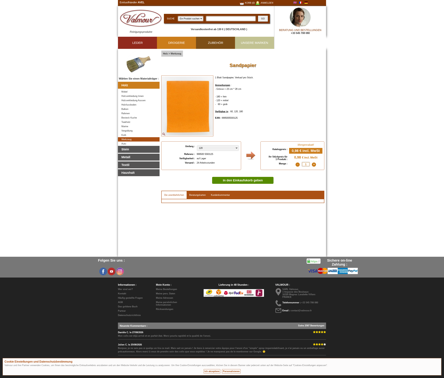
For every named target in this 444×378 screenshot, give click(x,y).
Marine (124, 126)
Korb (123, 135)
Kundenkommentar (220, 195)
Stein (125, 149)
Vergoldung (127, 130)
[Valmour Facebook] (103, 271)
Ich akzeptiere (211, 371)
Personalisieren (231, 371)
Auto (123, 143)
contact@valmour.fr (301, 310)
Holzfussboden (128, 104)
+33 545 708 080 (300, 33)
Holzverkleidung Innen (132, 96)
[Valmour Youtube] (111, 271)
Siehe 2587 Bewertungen (311, 325)
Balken (124, 109)
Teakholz (125, 122)
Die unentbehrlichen (174, 195)
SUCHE (171, 18)
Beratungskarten (197, 195)
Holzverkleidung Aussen (133, 100)
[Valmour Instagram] (120, 271)
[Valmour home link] (141, 19)
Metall (125, 157)
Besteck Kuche (129, 117)
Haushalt (128, 172)
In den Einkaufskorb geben (243, 180)
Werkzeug (126, 139)
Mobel (124, 91)
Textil (125, 165)
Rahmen (125, 113)
